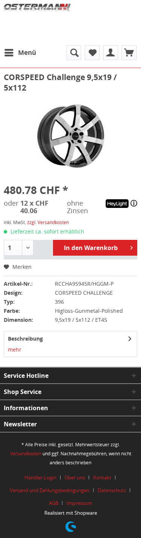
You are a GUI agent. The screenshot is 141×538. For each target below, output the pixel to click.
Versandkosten (25, 453)
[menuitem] (20, 52)
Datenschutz (112, 490)
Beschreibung (25, 338)
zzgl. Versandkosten (48, 222)
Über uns (75, 477)
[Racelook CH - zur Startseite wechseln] (37, 21)
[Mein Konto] (110, 52)
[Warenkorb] (128, 52)
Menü (27, 52)
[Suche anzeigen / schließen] (73, 52)
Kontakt (102, 477)
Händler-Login (40, 477)
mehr (14, 349)
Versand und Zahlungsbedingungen (49, 490)
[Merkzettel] (92, 52)
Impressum (79, 503)
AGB (53, 503)
